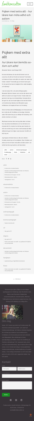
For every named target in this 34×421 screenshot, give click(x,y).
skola (5, 154)
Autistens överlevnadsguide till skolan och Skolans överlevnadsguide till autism (17, 171)
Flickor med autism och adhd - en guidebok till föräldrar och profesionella (18, 242)
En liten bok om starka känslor (12, 168)
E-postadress (6, 373)
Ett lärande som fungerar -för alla (12, 174)
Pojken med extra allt (9, 223)
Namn (3, 366)
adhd (5, 150)
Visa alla (17, 279)
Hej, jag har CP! (8, 231)
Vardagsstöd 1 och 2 (9, 179)
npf (29, 152)
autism (11, 150)
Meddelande (5, 380)
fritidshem (22, 152)
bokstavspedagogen (21, 150)
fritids (15, 152)
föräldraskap (7, 152)
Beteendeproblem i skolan (11, 177)
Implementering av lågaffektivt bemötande (15, 261)
